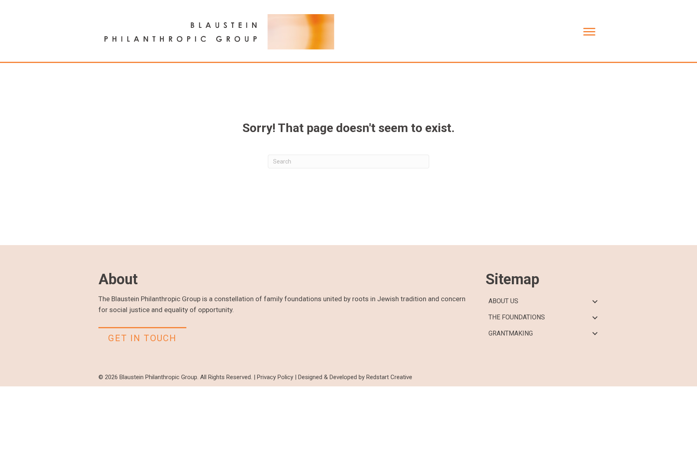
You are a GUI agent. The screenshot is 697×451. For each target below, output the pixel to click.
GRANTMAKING (510, 333)
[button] (595, 301)
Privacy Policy (275, 377)
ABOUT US (503, 301)
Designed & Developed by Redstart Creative (355, 377)
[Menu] (589, 32)
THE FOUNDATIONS (516, 317)
